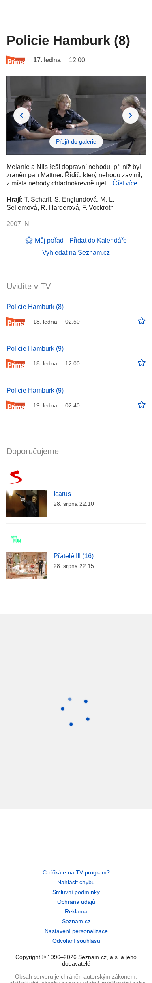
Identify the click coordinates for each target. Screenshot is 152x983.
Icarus (62, 493)
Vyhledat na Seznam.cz (76, 252)
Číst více (125, 183)
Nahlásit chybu (76, 882)
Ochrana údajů (76, 901)
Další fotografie (130, 115)
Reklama (76, 911)
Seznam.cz (76, 921)
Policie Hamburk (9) (35, 348)
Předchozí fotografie (21, 115)
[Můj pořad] (142, 321)
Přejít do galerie (76, 141)
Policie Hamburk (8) (35, 306)
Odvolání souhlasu (76, 940)
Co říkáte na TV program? (76, 872)
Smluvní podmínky (76, 892)
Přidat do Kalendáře (98, 240)
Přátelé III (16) (74, 555)
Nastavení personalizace (76, 931)
